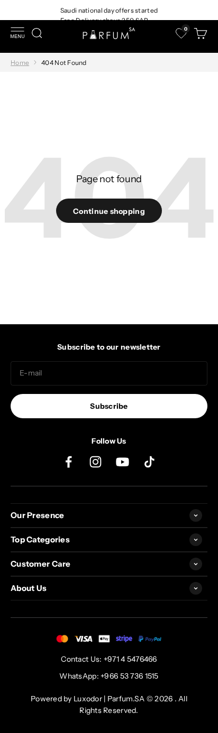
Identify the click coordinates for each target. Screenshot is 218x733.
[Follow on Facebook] (68, 462)
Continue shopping (109, 211)
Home (20, 63)
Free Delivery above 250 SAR (104, 20)
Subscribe (109, 406)
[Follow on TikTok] (149, 462)
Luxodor (88, 698)
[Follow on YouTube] (122, 462)
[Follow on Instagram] (95, 462)
